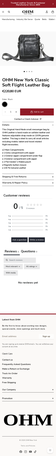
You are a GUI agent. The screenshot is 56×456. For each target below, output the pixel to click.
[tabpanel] (28, 284)
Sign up (46, 336)
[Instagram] (25, 451)
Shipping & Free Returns (14, 176)
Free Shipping (9, 382)
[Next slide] (53, 4)
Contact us (7, 359)
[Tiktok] (35, 451)
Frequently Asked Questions (16, 364)
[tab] (29, 251)
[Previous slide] (3, 4)
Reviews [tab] (12, 251)
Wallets (52, 19)
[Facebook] (20, 451)
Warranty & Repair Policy (14, 182)
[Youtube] (30, 451)
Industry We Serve (25, 19)
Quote (37, 19)
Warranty (7, 377)
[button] (28, 216)
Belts (44, 19)
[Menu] (3, 12)
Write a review (37, 239)
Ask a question (19, 239)
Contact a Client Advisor (26, 119)
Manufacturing (8, 19)
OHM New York (31, 440)
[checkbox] (11, 273)
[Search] (9, 12)
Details (5, 124)
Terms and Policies (28, 446)
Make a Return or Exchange (15, 368)
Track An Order (10, 373)
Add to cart (38, 112)
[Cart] (53, 12)
